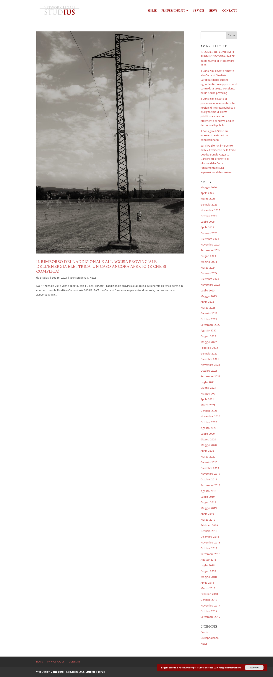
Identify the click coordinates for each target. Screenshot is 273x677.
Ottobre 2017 (209, 611)
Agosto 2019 (208, 491)
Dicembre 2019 (210, 468)
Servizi (198, 10)
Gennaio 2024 (209, 273)
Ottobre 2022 (209, 319)
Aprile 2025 (207, 227)
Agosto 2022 (208, 330)
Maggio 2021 (209, 393)
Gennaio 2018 (209, 599)
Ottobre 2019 (209, 479)
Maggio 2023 (209, 296)
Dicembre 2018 (210, 536)
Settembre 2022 (210, 325)
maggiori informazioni (230, 667)
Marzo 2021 (208, 405)
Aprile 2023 (207, 302)
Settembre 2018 (210, 554)
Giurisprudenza (79, 277)
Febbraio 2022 (209, 347)
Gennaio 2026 (209, 204)
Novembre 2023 (210, 284)
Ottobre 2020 (209, 422)
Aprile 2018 (207, 582)
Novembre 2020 (210, 416)
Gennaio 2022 (209, 353)
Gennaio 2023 (209, 313)
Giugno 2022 (208, 336)
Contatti (229, 10)
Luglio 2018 (208, 565)
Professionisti (173, 10)
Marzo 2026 (208, 198)
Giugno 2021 (208, 387)
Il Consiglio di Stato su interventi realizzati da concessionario (214, 135)
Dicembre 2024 (210, 239)
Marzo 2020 (208, 456)
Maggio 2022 (209, 342)
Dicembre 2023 (210, 279)
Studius (44, 277)
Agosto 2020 (208, 428)
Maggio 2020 (209, 445)
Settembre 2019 (210, 485)
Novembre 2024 (210, 244)
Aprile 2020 (207, 451)
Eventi (204, 632)
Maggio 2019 (209, 508)
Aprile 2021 (207, 399)
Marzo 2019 (208, 519)
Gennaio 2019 (209, 531)
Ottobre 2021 (209, 370)
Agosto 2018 (208, 559)
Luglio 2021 (208, 382)
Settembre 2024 (210, 250)
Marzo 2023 (208, 307)
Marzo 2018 (208, 588)
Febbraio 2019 (209, 525)
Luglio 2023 (208, 290)
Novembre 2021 (210, 365)
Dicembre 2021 (210, 359)
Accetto (254, 667)
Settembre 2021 (210, 376)
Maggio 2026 (209, 187)
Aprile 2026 (207, 193)
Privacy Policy (55, 661)
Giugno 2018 (208, 571)
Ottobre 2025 (209, 216)
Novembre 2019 (210, 473)
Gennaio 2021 (209, 411)
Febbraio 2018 (209, 594)
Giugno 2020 (208, 439)
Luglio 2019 (208, 496)
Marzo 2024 (208, 267)
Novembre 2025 (210, 210)
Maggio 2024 (209, 262)
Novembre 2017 (210, 605)
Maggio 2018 (209, 577)
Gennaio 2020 (209, 462)
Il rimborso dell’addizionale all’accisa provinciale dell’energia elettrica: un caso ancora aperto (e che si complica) (101, 266)
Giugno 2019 (208, 502)
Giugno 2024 (208, 256)
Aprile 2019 (207, 514)
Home (152, 10)
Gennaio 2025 (209, 233)
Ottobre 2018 (209, 548)
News (213, 10)
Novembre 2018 (210, 542)
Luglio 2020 (208, 433)
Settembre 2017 (210, 617)
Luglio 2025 (208, 221)
